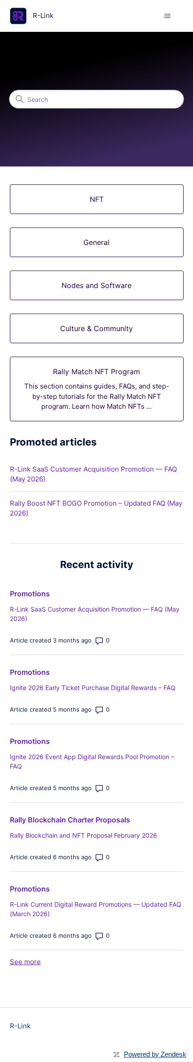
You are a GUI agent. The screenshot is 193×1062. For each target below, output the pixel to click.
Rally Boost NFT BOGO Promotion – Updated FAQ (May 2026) (96, 508)
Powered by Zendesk (155, 1054)
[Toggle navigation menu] (168, 16)
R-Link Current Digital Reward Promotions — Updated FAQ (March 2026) (95, 909)
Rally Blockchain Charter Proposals (70, 819)
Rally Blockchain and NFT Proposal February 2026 (83, 835)
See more (25, 961)
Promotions (30, 593)
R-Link (20, 1026)
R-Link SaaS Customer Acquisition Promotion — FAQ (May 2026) (93, 474)
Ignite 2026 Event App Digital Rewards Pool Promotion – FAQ (92, 761)
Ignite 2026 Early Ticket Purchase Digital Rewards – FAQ (92, 687)
